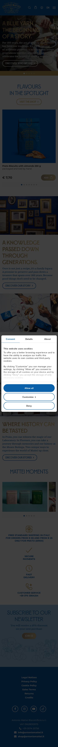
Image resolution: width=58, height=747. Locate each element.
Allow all (29, 388)
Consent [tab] (10, 339)
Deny (29, 405)
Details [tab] (29, 339)
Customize (28, 397)
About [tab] (47, 339)
